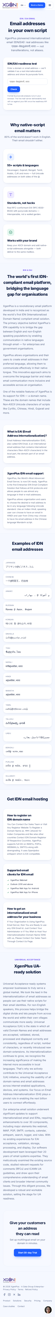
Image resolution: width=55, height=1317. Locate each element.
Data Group (28, 1286)
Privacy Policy (9, 1289)
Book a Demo (37, 5)
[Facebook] (4, 1295)
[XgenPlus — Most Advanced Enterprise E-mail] (10, 5)
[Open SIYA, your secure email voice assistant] (48, 1310)
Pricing (37, 1301)
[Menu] (49, 5)
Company (47, 1301)
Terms (20, 1289)
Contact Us (21, 941)
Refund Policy (31, 1289)
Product (6, 1301)
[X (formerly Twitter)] (14, 1295)
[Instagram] (9, 1295)
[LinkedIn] (19, 1295)
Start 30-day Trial (27, 1252)
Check (14, 89)
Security (27, 1301)
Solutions (17, 1301)
